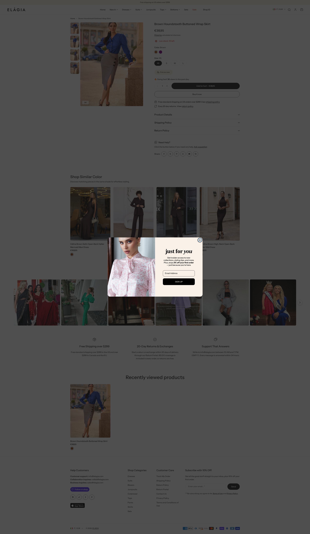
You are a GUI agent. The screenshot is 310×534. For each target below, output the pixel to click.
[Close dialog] (200, 240)
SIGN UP (179, 282)
